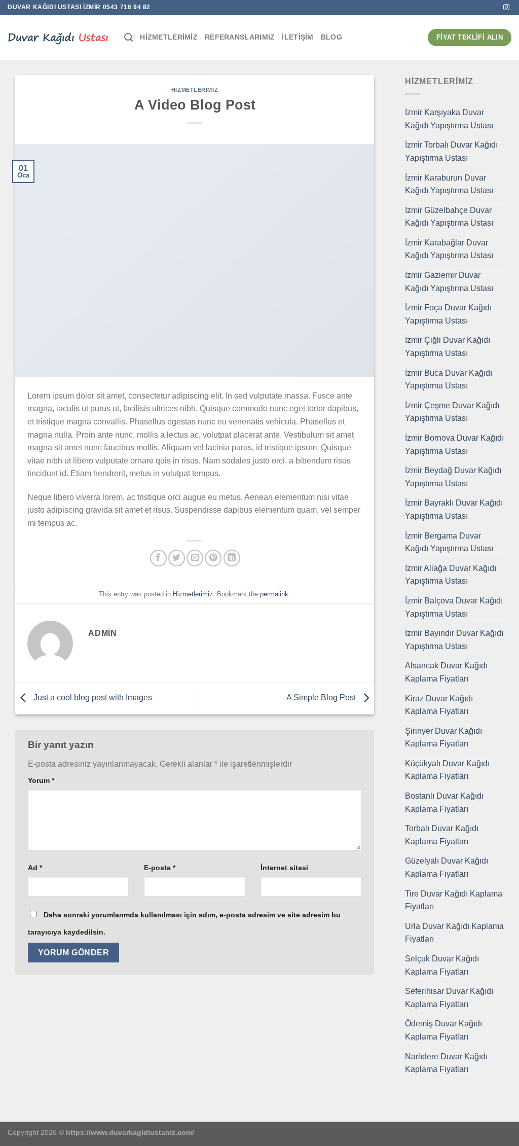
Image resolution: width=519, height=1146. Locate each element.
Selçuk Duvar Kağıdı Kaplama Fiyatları (442, 965)
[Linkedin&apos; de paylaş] (232, 558)
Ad (35, 868)
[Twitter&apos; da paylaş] (176, 558)
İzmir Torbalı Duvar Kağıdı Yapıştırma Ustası (451, 151)
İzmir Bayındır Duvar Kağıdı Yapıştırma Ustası (454, 640)
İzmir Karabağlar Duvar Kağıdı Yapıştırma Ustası (449, 249)
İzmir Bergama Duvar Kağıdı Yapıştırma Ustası (449, 542)
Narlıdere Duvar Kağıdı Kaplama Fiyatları (446, 1063)
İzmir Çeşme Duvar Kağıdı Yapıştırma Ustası (452, 412)
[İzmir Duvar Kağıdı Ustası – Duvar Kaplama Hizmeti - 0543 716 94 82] (58, 37)
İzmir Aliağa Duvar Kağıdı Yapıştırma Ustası (450, 575)
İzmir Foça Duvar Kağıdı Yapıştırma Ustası (448, 314)
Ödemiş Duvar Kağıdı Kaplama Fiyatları (443, 1030)
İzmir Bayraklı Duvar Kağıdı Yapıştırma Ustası (454, 509)
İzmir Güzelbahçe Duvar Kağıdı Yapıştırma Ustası (449, 217)
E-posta (159, 868)
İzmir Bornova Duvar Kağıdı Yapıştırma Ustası (454, 444)
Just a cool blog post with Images (91, 698)
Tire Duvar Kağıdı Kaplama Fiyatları (453, 900)
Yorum (41, 780)
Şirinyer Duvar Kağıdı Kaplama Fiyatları (443, 737)
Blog (331, 37)
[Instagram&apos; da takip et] (506, 7)
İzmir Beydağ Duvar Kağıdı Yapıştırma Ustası (453, 477)
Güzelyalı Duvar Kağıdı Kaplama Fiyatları (446, 867)
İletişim (297, 37)
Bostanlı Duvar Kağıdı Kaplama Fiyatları (444, 802)
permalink (274, 594)
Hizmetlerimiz (169, 37)
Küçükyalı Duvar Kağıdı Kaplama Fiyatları (447, 770)
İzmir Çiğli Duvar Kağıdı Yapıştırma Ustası (447, 346)
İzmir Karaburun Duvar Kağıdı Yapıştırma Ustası (449, 184)
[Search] (128, 37)
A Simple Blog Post (322, 698)
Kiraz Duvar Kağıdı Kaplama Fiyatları (439, 705)
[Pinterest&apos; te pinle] (213, 558)
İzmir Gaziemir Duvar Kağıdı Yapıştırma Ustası (449, 282)
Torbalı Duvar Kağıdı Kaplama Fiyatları (441, 835)
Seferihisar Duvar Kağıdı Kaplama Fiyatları (449, 998)
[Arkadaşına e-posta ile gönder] (195, 558)
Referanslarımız (240, 37)
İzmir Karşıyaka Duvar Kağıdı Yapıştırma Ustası (449, 119)
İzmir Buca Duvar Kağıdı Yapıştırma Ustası (448, 379)
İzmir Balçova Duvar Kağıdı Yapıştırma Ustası (454, 607)
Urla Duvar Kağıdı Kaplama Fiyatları (454, 933)
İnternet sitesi (284, 868)
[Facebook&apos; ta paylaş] (158, 558)
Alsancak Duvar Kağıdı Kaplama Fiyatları (446, 672)
